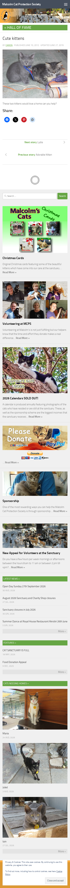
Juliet (5, 787)
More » (62, 631)
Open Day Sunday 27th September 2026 (24, 586)
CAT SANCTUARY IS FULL (16, 650)
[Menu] (66, 4)
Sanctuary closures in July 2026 (19, 609)
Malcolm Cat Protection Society (21, 4)
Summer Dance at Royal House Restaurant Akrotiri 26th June (35, 621)
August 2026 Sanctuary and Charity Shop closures (29, 598)
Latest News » (11, 578)
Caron (9, 45)
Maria (6, 733)
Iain (4, 841)
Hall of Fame (19, 27)
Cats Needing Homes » (16, 683)
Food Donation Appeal (14, 662)
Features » (9, 642)
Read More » (9, 272)
